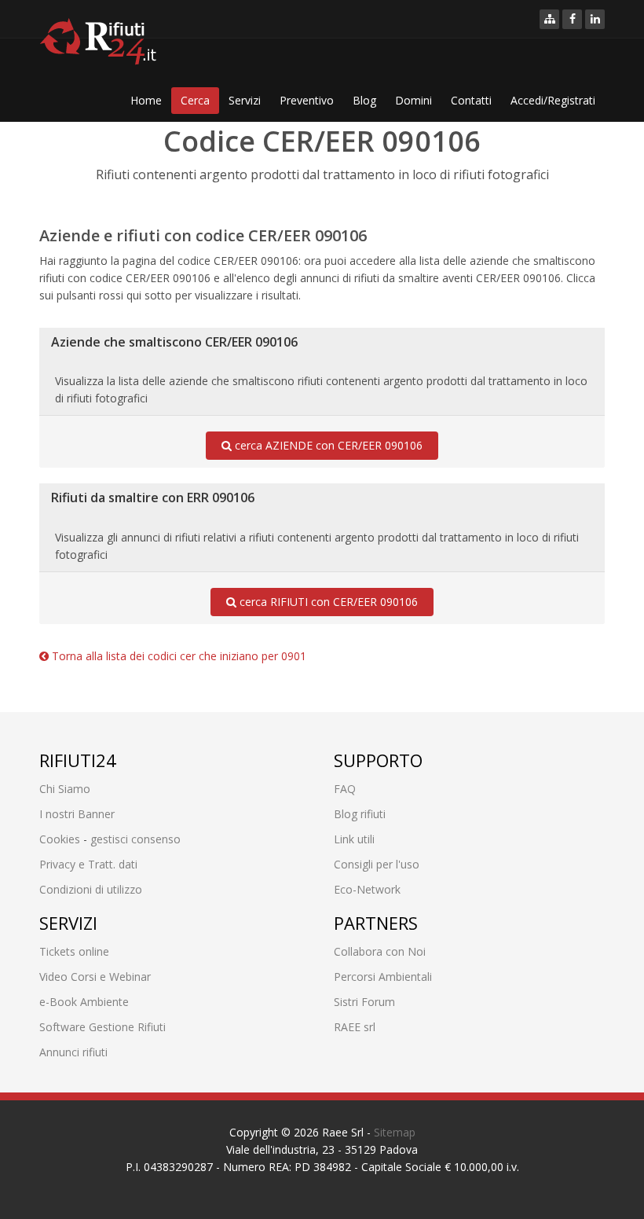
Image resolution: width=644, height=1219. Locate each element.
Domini (413, 100)
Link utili (354, 839)
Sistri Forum (364, 1001)
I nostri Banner (77, 813)
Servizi (245, 100)
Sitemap (394, 1132)
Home (146, 100)
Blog (364, 100)
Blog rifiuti (360, 813)
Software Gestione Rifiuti (102, 1026)
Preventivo (307, 100)
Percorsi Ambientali (383, 976)
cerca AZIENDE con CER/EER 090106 (327, 445)
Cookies (59, 839)
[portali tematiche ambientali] (549, 19)
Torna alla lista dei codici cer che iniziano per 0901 (177, 655)
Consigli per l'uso (376, 864)
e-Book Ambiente (84, 1001)
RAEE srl (354, 1026)
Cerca (195, 100)
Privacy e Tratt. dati (88, 864)
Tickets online (74, 951)
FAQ (345, 788)
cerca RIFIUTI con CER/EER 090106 (327, 601)
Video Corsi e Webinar (95, 976)
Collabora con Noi (380, 951)
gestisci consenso (135, 839)
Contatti (471, 100)
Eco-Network (367, 889)
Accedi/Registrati (552, 100)
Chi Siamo (64, 788)
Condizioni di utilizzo (90, 889)
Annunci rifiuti (73, 1052)
